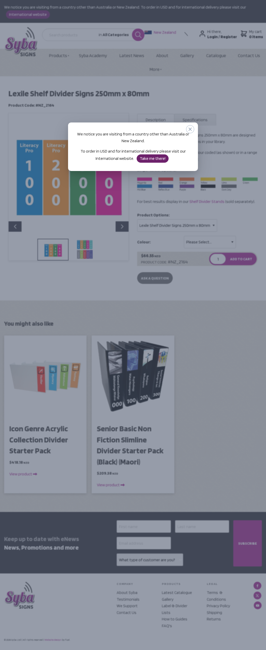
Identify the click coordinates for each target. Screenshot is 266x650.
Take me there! (152, 158)
